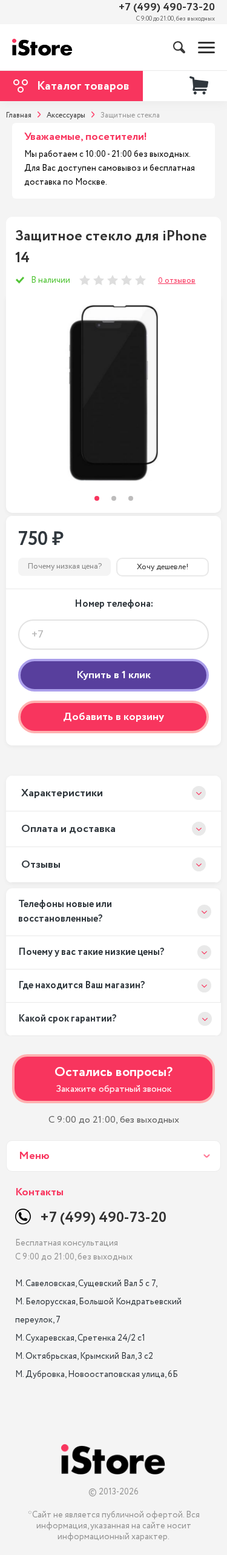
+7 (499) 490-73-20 (167, 8)
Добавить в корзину (113, 717)
